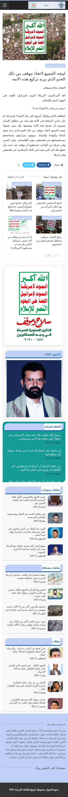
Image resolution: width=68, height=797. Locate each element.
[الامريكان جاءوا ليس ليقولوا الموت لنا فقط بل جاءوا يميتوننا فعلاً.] (19, 191)
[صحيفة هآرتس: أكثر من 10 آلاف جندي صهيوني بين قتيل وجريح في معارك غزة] (55, 610)
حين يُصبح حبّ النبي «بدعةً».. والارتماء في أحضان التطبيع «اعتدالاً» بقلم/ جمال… (26, 651)
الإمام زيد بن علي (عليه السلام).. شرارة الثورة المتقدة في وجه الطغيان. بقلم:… (26, 685)
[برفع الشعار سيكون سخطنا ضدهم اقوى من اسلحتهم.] (49, 225)
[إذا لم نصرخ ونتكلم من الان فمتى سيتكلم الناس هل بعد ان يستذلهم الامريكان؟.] (19, 225)
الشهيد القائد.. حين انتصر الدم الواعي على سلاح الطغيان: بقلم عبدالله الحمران (27, 668)
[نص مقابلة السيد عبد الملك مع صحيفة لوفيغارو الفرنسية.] (55, 518)
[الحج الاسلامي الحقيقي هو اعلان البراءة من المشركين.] (49, 191)
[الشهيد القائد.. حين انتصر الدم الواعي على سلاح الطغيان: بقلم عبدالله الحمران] (55, 669)
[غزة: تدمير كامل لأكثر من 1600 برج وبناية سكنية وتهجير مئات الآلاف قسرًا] (55, 625)
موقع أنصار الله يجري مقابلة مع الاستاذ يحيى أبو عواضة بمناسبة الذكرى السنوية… (26, 549)
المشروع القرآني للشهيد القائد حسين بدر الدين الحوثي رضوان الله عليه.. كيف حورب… (27, 592)
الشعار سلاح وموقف (55, 65)
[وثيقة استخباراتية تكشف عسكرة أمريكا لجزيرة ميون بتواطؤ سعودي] (55, 578)
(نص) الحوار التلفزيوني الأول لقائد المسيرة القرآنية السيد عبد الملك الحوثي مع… (28, 500)
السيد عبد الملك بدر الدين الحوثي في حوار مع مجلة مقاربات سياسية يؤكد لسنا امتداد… (27, 531)
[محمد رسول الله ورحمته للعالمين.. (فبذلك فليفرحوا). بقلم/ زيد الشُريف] (55, 703)
